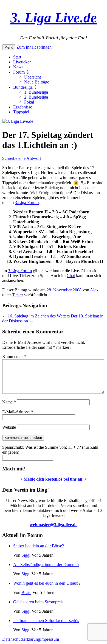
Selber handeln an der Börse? (38, 545)
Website (9, 427)
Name (9, 402)
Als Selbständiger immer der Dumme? (46, 564)
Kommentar (14, 356)
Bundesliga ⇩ (25, 87)
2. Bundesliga (36, 97)
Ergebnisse (22, 107)
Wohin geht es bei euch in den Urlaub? (46, 583)
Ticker (17, 294)
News (18, 67)
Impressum (49, 639)
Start (17, 57)
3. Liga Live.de (53, 17)
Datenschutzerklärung (21, 639)
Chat (71, 275)
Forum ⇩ (21, 72)
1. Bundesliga (36, 92)
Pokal (29, 102)
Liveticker (22, 62)
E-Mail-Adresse (17, 411)
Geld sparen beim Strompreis (38, 602)
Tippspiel (21, 112)
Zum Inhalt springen (34, 47)
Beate (26, 592)
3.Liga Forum (27, 202)
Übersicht (32, 77)
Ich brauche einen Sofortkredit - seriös (46, 620)
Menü (8, 47)
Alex (94, 290)
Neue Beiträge (36, 82)
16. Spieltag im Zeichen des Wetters (36, 316)
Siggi (25, 555)
